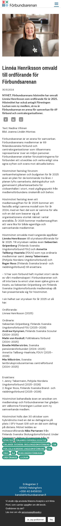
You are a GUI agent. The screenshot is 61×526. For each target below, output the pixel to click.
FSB (54, 444)
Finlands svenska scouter (31, 440)
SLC (13, 453)
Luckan (24, 457)
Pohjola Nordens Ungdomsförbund (24, 449)
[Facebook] (6, 119)
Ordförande (10, 457)
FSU (49, 449)
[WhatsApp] (21, 119)
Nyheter (8, 440)
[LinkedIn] (13, 119)
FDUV (6, 453)
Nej (51, 519)
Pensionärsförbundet (31, 453)
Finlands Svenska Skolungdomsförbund (26, 444)
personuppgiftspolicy (31, 512)
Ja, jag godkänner (35, 519)
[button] (56, 3)
